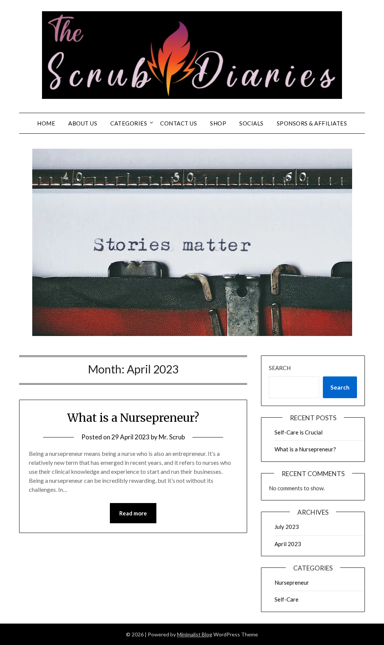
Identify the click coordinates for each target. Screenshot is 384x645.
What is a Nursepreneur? (133, 418)
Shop (218, 123)
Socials (251, 123)
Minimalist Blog (194, 634)
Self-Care (286, 599)
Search (280, 367)
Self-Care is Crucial (298, 432)
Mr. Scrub (172, 437)
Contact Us (178, 123)
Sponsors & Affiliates (312, 123)
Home (46, 123)
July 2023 (286, 526)
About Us (82, 123)
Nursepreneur (291, 582)
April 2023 (287, 543)
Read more (133, 513)
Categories (128, 123)
